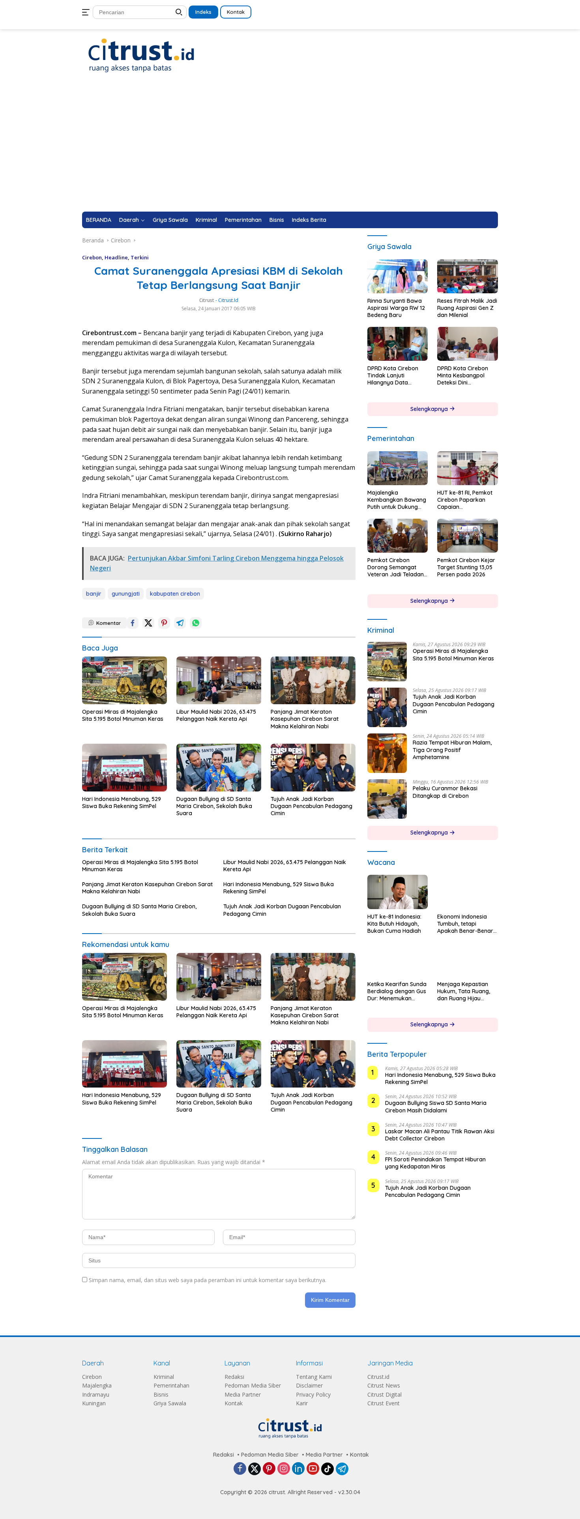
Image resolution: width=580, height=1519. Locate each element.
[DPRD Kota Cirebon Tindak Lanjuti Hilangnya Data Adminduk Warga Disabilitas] (397, 344)
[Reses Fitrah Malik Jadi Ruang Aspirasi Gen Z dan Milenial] (467, 276)
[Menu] (87, 12)
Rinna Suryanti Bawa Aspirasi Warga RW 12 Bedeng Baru (396, 308)
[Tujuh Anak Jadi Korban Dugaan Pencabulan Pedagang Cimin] (313, 767)
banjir (93, 593)
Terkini (140, 257)
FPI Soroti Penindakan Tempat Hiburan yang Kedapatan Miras (435, 1163)
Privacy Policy (313, 1394)
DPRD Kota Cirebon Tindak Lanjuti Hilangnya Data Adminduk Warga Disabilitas (392, 375)
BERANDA (98, 219)
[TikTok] (327, 1469)
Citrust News (383, 1385)
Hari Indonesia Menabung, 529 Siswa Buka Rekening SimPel (121, 802)
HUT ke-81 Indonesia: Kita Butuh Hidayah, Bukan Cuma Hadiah (394, 923)
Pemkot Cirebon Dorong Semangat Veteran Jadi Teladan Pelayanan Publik (395, 567)
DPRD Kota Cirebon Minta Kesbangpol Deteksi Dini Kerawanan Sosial (462, 375)
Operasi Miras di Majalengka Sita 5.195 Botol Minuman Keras (122, 715)
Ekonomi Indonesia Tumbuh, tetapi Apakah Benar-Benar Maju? (465, 924)
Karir (302, 1403)
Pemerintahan (243, 219)
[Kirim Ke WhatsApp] (196, 623)
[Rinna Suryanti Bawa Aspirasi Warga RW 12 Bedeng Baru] (397, 276)
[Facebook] (240, 1469)
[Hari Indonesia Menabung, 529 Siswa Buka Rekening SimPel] (124, 767)
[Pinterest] (269, 1469)
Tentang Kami (314, 1376)
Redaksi (234, 1376)
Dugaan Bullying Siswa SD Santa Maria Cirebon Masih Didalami (435, 1106)
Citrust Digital (384, 1394)
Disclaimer (309, 1385)
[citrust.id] (141, 55)
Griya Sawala (170, 219)
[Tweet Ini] (148, 623)
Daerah (129, 219)
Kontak (236, 12)
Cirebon (92, 257)
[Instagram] (283, 1469)
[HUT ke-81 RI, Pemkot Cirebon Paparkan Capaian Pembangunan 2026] (467, 468)
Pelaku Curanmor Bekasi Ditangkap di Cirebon (445, 792)
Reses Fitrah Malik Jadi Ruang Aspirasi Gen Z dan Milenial (467, 308)
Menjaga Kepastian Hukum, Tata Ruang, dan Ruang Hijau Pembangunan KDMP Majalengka (464, 991)
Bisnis (276, 219)
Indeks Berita (309, 219)
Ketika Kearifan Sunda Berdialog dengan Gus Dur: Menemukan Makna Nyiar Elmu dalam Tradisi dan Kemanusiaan (397, 991)
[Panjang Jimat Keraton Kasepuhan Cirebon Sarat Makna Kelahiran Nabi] (313, 680)
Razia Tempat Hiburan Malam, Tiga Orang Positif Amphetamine (452, 749)
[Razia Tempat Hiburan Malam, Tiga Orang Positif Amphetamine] (387, 753)
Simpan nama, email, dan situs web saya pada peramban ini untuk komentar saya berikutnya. (207, 1280)
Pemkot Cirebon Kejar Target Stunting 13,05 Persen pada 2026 (466, 567)
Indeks (203, 12)
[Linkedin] (298, 1469)
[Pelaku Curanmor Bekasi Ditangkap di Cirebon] (387, 799)
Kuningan (94, 1403)
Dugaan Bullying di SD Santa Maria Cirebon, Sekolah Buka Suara (214, 806)
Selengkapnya (429, 409)
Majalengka (97, 1385)
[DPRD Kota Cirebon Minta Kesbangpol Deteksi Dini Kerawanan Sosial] (467, 344)
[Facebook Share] (132, 623)
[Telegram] (342, 1469)
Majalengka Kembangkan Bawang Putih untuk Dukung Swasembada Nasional (396, 500)
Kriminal (206, 219)
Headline (116, 257)
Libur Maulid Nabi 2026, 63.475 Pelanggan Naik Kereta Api (216, 715)
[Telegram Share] (180, 623)
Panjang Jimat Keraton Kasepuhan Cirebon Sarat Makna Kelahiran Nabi (305, 718)
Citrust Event (383, 1403)
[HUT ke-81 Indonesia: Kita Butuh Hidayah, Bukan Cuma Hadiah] (397, 892)
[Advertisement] (290, 152)
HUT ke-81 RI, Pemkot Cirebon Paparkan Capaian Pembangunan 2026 (464, 500)
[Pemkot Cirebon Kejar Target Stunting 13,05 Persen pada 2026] (467, 536)
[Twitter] (254, 1469)
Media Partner (243, 1394)
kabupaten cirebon (175, 593)
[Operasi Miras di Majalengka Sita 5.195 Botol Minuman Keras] (124, 680)
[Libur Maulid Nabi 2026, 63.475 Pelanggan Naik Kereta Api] (218, 680)
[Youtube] (313, 1469)
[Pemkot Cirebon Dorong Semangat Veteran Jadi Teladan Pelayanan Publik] (397, 536)
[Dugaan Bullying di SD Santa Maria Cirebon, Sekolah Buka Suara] (218, 767)
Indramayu (95, 1394)
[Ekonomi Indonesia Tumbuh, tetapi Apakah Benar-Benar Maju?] (467, 892)
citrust (206, 300)
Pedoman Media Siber (253, 1385)
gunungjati (126, 593)
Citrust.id (378, 1376)
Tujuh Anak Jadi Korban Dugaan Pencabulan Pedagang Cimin (311, 806)
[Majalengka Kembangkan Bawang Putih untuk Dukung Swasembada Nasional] (397, 468)
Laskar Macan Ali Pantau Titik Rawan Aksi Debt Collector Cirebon (439, 1135)
